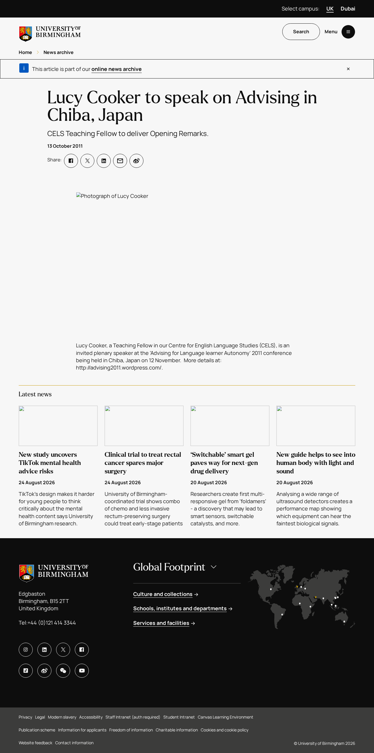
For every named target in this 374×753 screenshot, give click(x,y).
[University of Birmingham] (50, 31)
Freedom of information (131, 730)
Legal (40, 717)
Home (25, 52)
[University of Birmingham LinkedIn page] (44, 650)
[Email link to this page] (120, 161)
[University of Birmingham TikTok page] (26, 671)
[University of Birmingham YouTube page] (82, 671)
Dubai (348, 8)
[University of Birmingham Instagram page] (26, 650)
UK (330, 8)
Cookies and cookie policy (224, 730)
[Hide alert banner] (348, 69)
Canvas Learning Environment (225, 717)
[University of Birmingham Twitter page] (63, 650)
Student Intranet (179, 717)
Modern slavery (62, 717)
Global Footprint (169, 567)
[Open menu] (348, 32)
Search (301, 32)
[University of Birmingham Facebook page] (82, 650)
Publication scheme (37, 730)
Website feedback (35, 742)
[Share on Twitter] (87, 161)
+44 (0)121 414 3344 (51, 622)
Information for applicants (82, 730)
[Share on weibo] (136, 161)
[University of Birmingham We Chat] (63, 671)
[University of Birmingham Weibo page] (44, 671)
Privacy (25, 717)
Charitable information (177, 730)
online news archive (116, 68)
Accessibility (91, 717)
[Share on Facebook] (71, 161)
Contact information (74, 742)
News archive (59, 52)
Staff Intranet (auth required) (132, 717)
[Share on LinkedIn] (104, 161)
